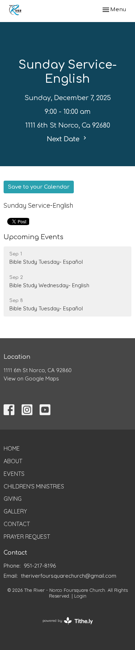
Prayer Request (27, 536)
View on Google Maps (31, 378)
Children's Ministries (34, 486)
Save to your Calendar (38, 187)
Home (12, 448)
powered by (63, 626)
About (13, 461)
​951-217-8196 (40, 565)
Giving (13, 498)
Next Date (64, 139)
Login (80, 596)
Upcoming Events (33, 237)
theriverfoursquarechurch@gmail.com (68, 575)
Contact (17, 524)
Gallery (15, 511)
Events (14, 473)
